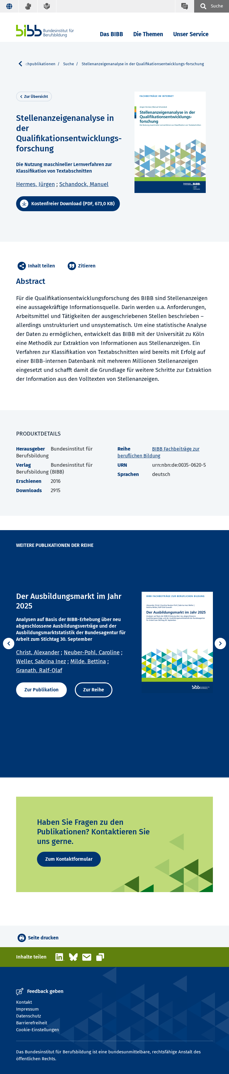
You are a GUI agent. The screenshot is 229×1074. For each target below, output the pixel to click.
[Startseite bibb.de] (54, 31)
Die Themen (148, 34)
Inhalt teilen (41, 266)
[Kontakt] (184, 6)
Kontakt (24, 1002)
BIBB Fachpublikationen (34, 64)
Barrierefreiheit (31, 1023)
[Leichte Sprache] (47, 6)
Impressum (27, 1009)
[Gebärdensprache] (28, 6)
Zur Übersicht (36, 96)
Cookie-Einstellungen (37, 1029)
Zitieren (86, 266)
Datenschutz (28, 1016)
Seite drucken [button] (43, 938)
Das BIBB (111, 34)
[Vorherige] (8, 643)
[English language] (9, 6)
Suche (68, 64)
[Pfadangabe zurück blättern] (23, 63)
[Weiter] (220, 643)
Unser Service (190, 34)
